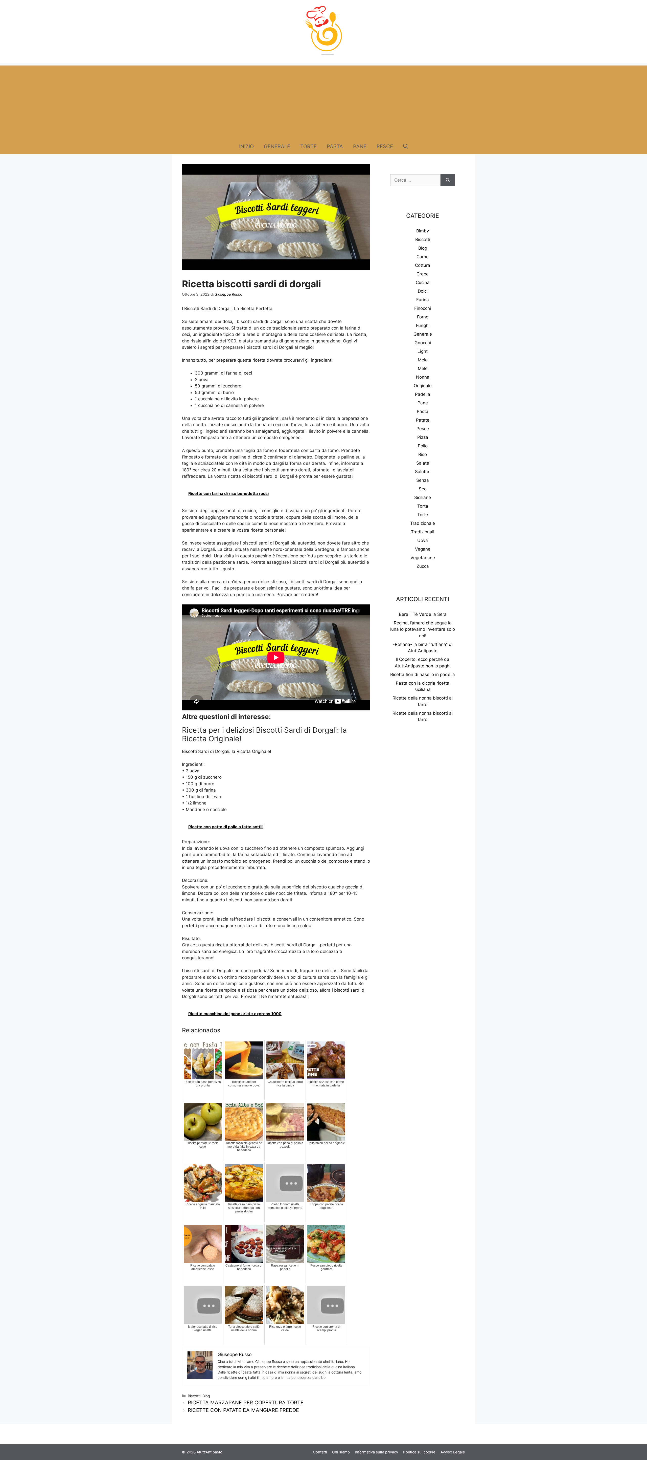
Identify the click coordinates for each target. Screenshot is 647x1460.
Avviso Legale (453, 1452)
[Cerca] (448, 180)
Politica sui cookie (419, 1452)
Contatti (320, 1452)
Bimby (422, 230)
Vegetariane (422, 557)
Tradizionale (422, 523)
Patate (422, 420)
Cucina (423, 282)
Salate (422, 463)
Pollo (423, 445)
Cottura (422, 265)
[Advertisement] (323, 101)
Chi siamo (341, 1452)
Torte (308, 146)
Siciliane (422, 497)
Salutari (422, 471)
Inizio (246, 146)
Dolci (423, 291)
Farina (422, 299)
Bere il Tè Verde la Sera (423, 614)
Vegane (422, 549)
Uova (422, 540)
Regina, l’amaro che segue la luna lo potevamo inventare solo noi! (422, 629)
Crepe (423, 273)
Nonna (422, 377)
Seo (423, 488)
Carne (423, 256)
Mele (423, 368)
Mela (423, 359)
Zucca (423, 566)
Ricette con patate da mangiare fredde (243, 1410)
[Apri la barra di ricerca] (405, 146)
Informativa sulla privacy (376, 1452)
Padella (422, 394)
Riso (422, 454)
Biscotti (194, 1396)
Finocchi (422, 308)
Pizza (422, 437)
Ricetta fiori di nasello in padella (422, 674)
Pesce (385, 146)
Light (423, 351)
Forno (422, 316)
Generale (277, 146)
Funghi (422, 325)
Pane (359, 146)
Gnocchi (422, 342)
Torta (422, 506)
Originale (423, 385)
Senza (422, 480)
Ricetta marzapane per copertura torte (246, 1403)
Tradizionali (422, 531)
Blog (206, 1396)
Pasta (335, 146)
